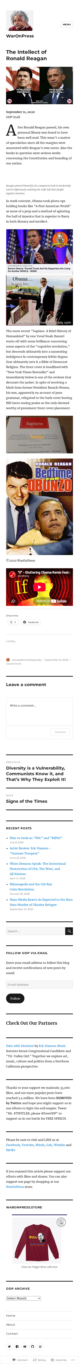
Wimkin (59, 1145)
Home (10, 1315)
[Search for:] (35, 931)
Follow (15, 998)
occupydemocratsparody (27, 659)
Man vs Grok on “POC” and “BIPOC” (36, 838)
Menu (67, 24)
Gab (49, 1145)
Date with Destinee (20, 1046)
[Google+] (24, 1346)
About (10, 1324)
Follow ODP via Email (27, 953)
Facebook (13, 1145)
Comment (60, 732)
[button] (39, 1242)
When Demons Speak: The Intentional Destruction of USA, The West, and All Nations (38, 869)
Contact (12, 1333)
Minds (40, 1145)
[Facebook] (17, 1346)
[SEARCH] (69, 931)
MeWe (10, 1150)
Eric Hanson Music (52, 1046)
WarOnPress (20, 36)
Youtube (28, 1145)
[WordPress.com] (40, 1346)
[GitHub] (32, 1346)
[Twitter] (9, 1346)
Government (13, 663)
